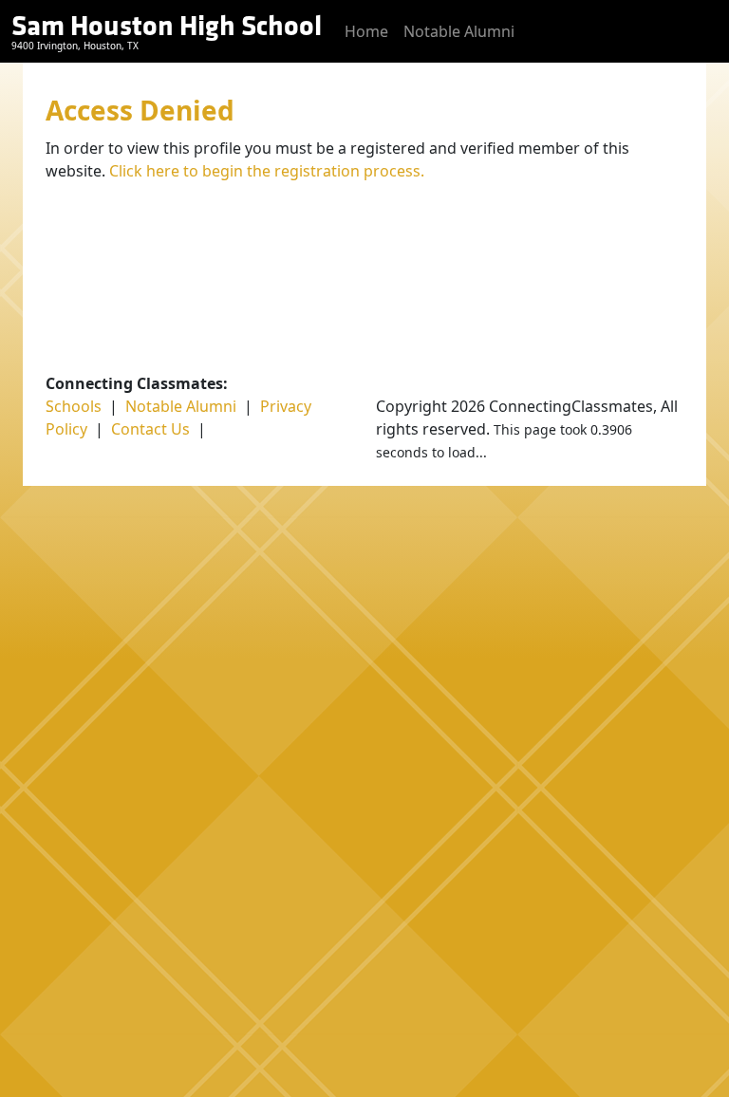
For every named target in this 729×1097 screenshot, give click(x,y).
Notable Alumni (458, 31)
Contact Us (150, 428)
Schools (74, 406)
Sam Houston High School (166, 26)
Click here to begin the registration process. (266, 170)
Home (366, 31)
